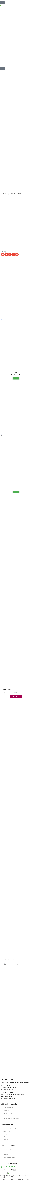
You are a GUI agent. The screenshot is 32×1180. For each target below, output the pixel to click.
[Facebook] (1, 1167)
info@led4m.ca (9, 1085)
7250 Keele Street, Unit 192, (14, 1082)
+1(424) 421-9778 (10, 1098)
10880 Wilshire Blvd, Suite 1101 (15, 1095)
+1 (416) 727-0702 (10, 1089)
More (16, 378)
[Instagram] (6, 1167)
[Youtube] (12, 1167)
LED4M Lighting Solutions (17, 1175)
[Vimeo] (14, 1167)
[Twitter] (4, 1167)
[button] (2, 2)
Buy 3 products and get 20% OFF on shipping (13, 692)
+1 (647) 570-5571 (10, 1087)
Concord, (24, 1082)
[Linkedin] (9, 1167)
